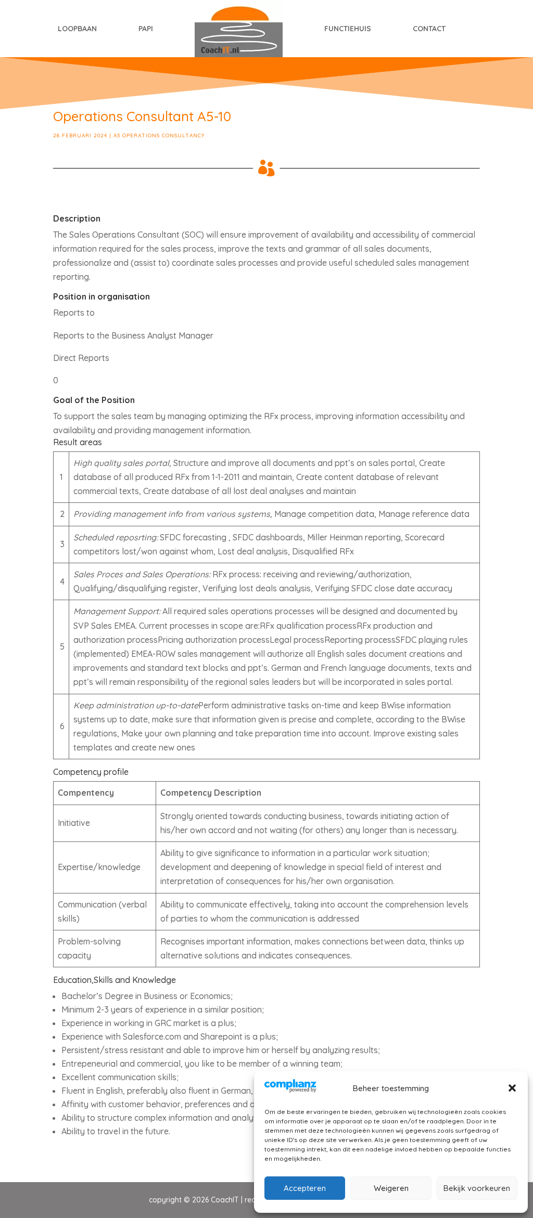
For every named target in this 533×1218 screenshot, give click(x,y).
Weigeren (391, 1188)
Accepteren (305, 1188)
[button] (512, 1088)
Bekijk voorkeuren (476, 1188)
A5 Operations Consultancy (159, 135)
